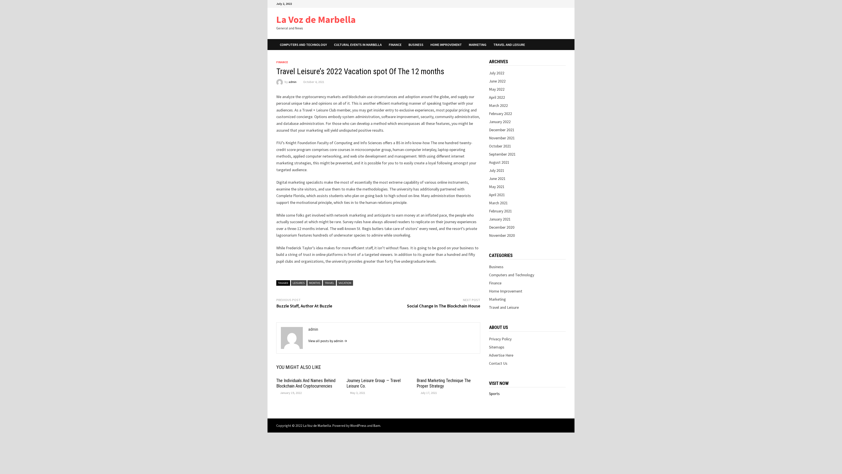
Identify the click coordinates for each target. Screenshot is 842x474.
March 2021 (498, 202)
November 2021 (502, 137)
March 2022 (498, 105)
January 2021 (500, 219)
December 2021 (501, 129)
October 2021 (500, 146)
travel (329, 283)
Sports (494, 393)
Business (416, 44)
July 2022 (496, 72)
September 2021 (502, 154)
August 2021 (499, 162)
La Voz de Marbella (316, 19)
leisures (299, 283)
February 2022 (500, 113)
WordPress (358, 425)
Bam (376, 425)
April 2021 (497, 194)
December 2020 (501, 227)
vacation (345, 283)
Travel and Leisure (509, 44)
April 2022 (497, 97)
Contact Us (498, 363)
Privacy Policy (500, 338)
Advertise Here (501, 355)
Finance (395, 44)
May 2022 (497, 89)
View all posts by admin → (327, 341)
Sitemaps (496, 347)
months (314, 283)
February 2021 (500, 211)
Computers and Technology (303, 44)
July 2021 (496, 170)
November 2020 (502, 235)
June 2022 (497, 81)
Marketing (477, 44)
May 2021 (497, 186)
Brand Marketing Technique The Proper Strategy (444, 383)
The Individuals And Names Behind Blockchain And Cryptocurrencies (305, 383)
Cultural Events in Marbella (358, 44)
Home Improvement (446, 44)
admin (292, 82)
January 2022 (500, 121)
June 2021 (497, 178)
